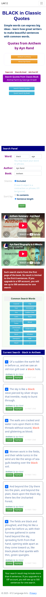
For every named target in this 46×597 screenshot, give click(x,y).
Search (22, 206)
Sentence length (24, 198)
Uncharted (30, 308)
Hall (29, 338)
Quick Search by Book (22, 93)
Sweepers (16, 338)
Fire (16, 312)
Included (21, 181)
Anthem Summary (24, 57)
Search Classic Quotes (22, 88)
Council (16, 304)
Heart (16, 343)
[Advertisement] (23, 122)
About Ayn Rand (24, 61)
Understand (29, 329)
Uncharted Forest (16, 328)
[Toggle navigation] (41, 3)
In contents (22, 195)
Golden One (29, 312)
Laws (16, 317)
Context (9, 377)
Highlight (18, 377)
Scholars (30, 334)
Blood (30, 322)
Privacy (33, 593)
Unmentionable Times (16, 322)
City (29, 304)
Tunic (30, 317)
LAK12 (4, 3)
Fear (16, 308)
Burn (16, 334)
